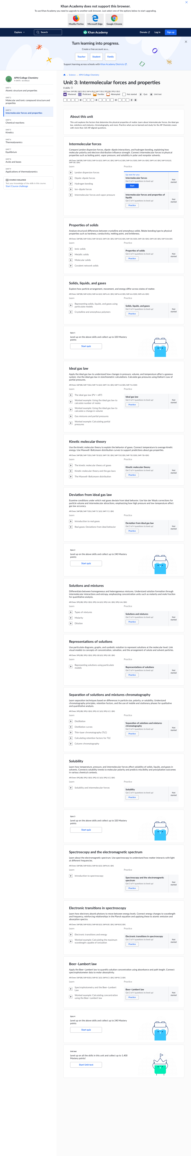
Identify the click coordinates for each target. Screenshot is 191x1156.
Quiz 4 (72, 1016)
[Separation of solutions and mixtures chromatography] (108, 100)
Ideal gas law (78, 368)
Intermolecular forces (85, 144)
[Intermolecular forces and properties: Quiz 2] (96, 100)
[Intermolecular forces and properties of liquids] (69, 100)
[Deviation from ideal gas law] (92, 100)
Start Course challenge (17, 186)
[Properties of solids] (73, 100)
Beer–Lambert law (83, 964)
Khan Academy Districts (112, 64)
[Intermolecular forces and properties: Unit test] (135, 100)
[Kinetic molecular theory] (88, 100)
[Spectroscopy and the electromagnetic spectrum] (120, 100)
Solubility (76, 761)
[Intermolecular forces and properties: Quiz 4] (131, 100)
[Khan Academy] (95, 32)
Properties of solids (83, 225)
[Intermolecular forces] (65, 100)
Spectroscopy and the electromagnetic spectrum (105, 852)
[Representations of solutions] (104, 100)
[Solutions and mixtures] (100, 100)
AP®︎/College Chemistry (89, 75)
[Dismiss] (186, 2)
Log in (157, 32)
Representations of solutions (90, 641)
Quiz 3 (72, 816)
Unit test (73, 1051)
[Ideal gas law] (84, 100)
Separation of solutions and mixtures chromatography (109, 695)
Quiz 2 (72, 550)
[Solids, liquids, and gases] (76, 100)
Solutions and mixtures (86, 586)
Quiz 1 (72, 333)
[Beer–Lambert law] (127, 100)
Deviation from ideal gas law (90, 495)
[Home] (64, 75)
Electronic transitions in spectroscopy (97, 908)
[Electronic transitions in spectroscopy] (123, 100)
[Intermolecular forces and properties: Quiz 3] (116, 100)
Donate (143, 32)
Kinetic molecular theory (87, 441)
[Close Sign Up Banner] (186, 41)
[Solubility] (112, 100)
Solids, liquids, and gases (87, 283)
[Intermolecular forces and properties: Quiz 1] (80, 100)
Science (72, 75)
